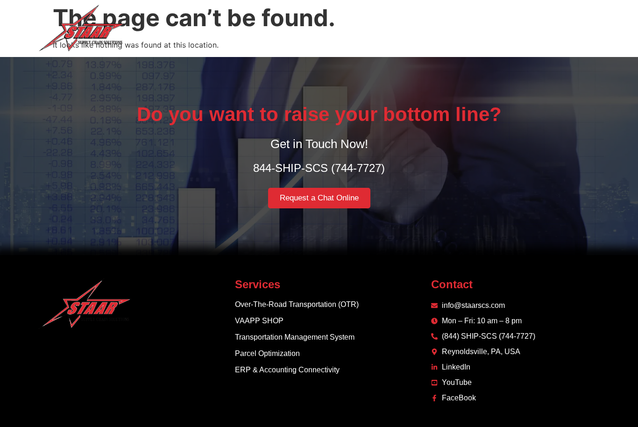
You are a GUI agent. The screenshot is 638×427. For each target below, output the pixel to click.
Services (437, 28)
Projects (500, 28)
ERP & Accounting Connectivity (287, 370)
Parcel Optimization (267, 353)
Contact (547, 28)
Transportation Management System (294, 337)
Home (354, 28)
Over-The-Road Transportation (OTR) (297, 304)
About (393, 28)
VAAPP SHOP (259, 321)
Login (588, 28)
